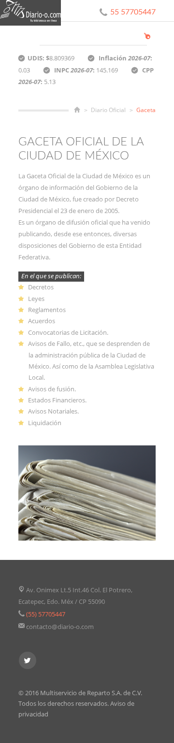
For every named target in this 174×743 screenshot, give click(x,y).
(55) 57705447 (45, 614)
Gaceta (146, 110)
